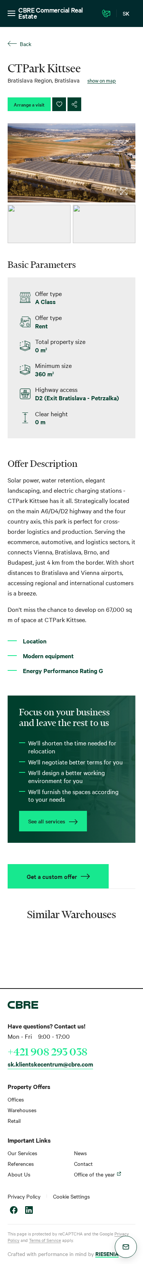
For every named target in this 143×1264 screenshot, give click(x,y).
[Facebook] (14, 1211)
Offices (16, 1099)
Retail (14, 1120)
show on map (101, 80)
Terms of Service (45, 1240)
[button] (126, 1247)
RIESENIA (107, 1254)
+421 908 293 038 (47, 1051)
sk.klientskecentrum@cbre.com (50, 1064)
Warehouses (22, 1110)
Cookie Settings (71, 1196)
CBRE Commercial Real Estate (50, 12)
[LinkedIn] (29, 1211)
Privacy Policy (24, 1196)
